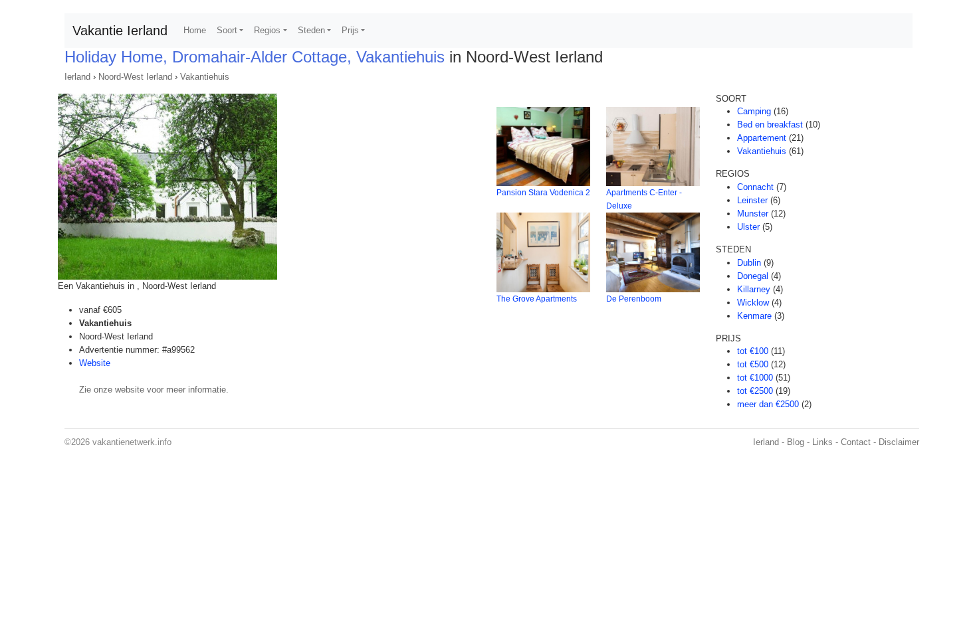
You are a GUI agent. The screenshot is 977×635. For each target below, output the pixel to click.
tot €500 (752, 364)
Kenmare (754, 316)
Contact (856, 442)
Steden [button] (311, 30)
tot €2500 (755, 391)
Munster (752, 214)
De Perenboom (633, 299)
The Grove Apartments (536, 299)
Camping (754, 111)
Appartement (761, 138)
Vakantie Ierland (119, 30)
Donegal (752, 276)
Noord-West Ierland (135, 77)
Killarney (753, 289)
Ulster (748, 227)
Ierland (77, 77)
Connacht (755, 187)
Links (822, 442)
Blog (795, 442)
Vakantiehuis (204, 77)
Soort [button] (227, 30)
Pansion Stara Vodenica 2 (543, 192)
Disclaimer (899, 442)
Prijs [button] (350, 30)
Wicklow (753, 303)
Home (194, 30)
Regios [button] (267, 30)
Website (94, 363)
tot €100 (752, 351)
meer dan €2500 (768, 404)
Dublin (749, 263)
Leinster (752, 200)
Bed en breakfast (770, 125)
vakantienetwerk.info (131, 442)
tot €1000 (755, 378)
